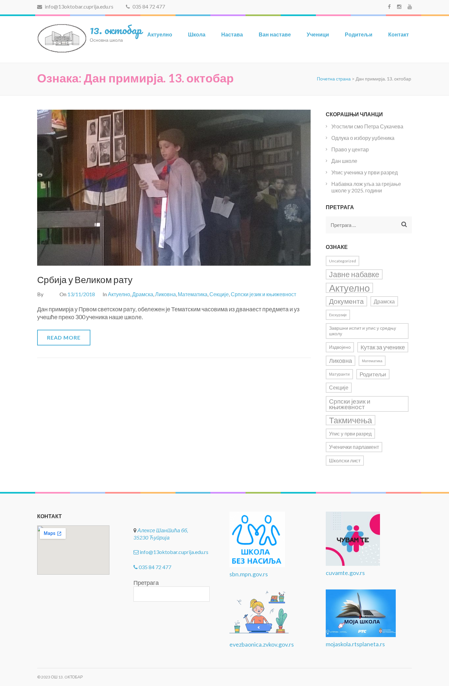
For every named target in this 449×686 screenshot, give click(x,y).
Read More (64, 337)
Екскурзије (338, 315)
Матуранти (339, 374)
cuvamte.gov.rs (345, 572)
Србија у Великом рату (84, 279)
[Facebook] (389, 7)
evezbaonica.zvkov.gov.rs (261, 644)
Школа (196, 34)
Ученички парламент (354, 447)
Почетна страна (334, 78)
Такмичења (350, 420)
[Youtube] (410, 7)
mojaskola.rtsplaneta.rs (355, 644)
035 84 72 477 (148, 6)
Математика (192, 294)
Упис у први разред (350, 433)
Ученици (318, 34)
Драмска (142, 294)
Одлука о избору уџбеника (362, 138)
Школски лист (345, 460)
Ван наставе (275, 34)
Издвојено (340, 347)
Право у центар (350, 149)
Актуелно (159, 34)
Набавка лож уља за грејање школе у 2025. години (366, 187)
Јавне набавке (354, 274)
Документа (346, 301)
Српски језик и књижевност (263, 294)
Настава (232, 34)
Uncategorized (342, 260)
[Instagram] (399, 7)
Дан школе (344, 161)
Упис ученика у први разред (364, 172)
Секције (219, 294)
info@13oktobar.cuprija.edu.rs (78, 6)
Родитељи (358, 34)
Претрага (146, 582)
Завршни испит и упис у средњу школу (362, 330)
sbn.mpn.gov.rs (248, 574)
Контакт (398, 34)
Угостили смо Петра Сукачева (367, 126)
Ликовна (165, 294)
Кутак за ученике (383, 347)
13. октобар (116, 29)
